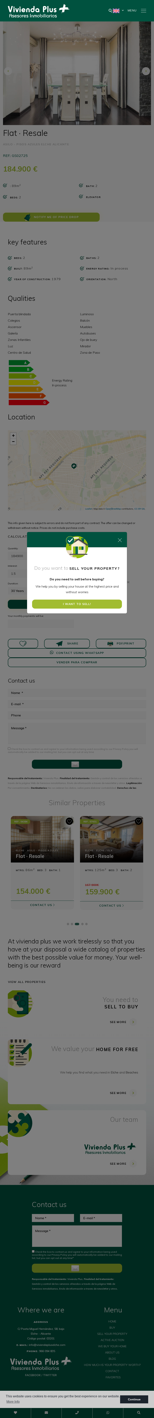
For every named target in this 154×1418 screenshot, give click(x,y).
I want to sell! (77, 604)
